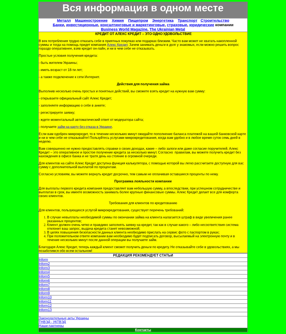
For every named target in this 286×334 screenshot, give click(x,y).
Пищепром (138, 20)
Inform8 (44, 289)
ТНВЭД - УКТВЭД (52, 322)
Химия (118, 20)
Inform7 (44, 284)
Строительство (215, 20)
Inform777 (46, 314)
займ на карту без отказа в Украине (84, 127)
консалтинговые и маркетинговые (132, 25)
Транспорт (187, 20)
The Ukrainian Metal (167, 29)
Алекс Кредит (117, 44)
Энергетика (163, 20)
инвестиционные (82, 25)
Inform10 (45, 297)
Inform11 (45, 301)
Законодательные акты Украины (64, 318)
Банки (58, 25)
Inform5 (44, 276)
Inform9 (44, 293)
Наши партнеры (51, 326)
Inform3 (44, 268)
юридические (201, 25)
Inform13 (45, 310)
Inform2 (44, 264)
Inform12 (45, 305)
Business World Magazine (124, 29)
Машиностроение (91, 20)
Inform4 (44, 272)
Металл (64, 20)
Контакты (143, 330)
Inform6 (44, 280)
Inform (43, 259)
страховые (177, 25)
